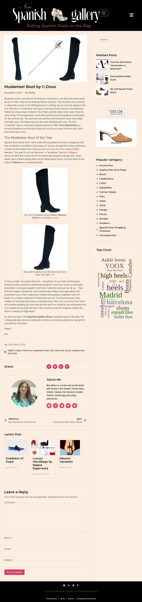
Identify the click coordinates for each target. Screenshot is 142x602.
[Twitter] (74, 405)
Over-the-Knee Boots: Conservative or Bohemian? (121, 65)
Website (8, 560)
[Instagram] (55, 405)
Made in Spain (15, 350)
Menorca (27, 350)
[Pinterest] (61, 405)
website (51, 218)
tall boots (12, 353)
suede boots (78, 350)
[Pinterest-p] (78, 585)
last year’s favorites (55, 149)
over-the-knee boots (60, 350)
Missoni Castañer (66, 460)
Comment (10, 502)
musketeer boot (41, 350)
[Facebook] (49, 405)
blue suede (64, 284)
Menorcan (9, 155)
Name (8, 538)
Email (8, 549)
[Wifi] (68, 405)
